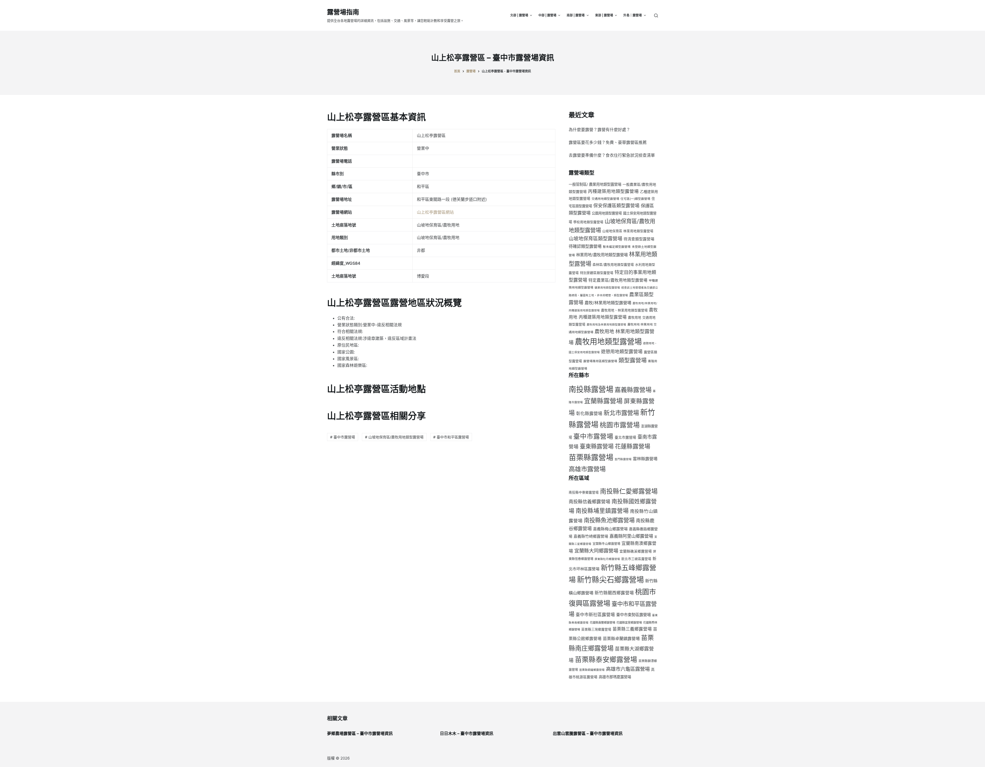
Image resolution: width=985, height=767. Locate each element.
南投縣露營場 (591, 389)
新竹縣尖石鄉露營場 (610, 579)
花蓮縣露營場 (632, 446)
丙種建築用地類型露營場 (613, 191)
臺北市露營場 (625, 437)
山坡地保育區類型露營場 (595, 239)
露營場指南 (343, 12)
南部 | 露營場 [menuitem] (576, 15)
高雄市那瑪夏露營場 (615, 677)
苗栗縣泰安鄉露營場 (606, 659)
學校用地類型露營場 (588, 222)
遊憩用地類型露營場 (622, 351)
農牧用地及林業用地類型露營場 (606, 324)
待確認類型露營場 (585, 246)
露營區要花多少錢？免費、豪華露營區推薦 (608, 142)
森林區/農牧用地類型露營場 (613, 265)
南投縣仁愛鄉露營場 (629, 491)
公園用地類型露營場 (607, 213)
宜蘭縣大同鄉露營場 (596, 551)
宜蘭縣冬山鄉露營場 (606, 544)
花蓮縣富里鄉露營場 (629, 622)
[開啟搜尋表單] (656, 15)
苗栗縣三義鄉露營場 (632, 629)
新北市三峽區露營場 (636, 559)
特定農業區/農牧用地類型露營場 (617, 280)
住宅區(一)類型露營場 (635, 199)
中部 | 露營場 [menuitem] (547, 15)
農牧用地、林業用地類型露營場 (624, 310)
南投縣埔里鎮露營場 (602, 510)
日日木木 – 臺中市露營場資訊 (466, 733)
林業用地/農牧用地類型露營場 (602, 254)
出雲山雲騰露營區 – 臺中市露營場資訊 (588, 733)
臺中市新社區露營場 (595, 614)
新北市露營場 (621, 413)
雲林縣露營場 (645, 458)
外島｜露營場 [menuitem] (632, 15)
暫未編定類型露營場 (617, 247)
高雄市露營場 (587, 469)
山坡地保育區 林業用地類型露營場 (627, 231)
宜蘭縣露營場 (603, 401)
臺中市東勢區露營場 (633, 614)
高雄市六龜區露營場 (628, 669)
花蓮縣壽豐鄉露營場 (602, 622)
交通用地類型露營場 (605, 199)
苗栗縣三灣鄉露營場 (596, 629)
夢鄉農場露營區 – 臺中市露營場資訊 (360, 733)
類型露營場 (632, 360)
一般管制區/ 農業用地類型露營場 (595, 184)
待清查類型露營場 (639, 239)
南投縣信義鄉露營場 (589, 501)
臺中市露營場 (593, 436)
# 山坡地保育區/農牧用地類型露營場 (394, 437)
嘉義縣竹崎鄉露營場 (591, 536)
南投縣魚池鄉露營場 (609, 520)
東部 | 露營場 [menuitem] (604, 15)
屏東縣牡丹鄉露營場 (607, 559)
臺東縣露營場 (597, 446)
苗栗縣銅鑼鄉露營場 (592, 670)
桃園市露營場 (620, 425)
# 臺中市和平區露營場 (451, 437)
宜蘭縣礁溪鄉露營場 (635, 551)
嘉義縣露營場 (633, 390)
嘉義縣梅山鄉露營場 (610, 529)
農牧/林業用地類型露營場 (608, 302)
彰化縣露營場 (589, 413)
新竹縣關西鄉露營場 (614, 592)
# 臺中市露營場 (342, 437)
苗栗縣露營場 (591, 457)
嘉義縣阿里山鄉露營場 (631, 536)
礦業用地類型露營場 (607, 287)
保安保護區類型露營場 (616, 205)
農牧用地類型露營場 (608, 341)
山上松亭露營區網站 (435, 212)
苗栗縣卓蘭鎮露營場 (621, 638)
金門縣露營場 (623, 459)
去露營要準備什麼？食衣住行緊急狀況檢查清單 (612, 155)
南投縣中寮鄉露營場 (584, 492)
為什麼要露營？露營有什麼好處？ (599, 129)
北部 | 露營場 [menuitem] (519, 15)
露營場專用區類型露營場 (600, 361)
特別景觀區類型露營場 (596, 273)
